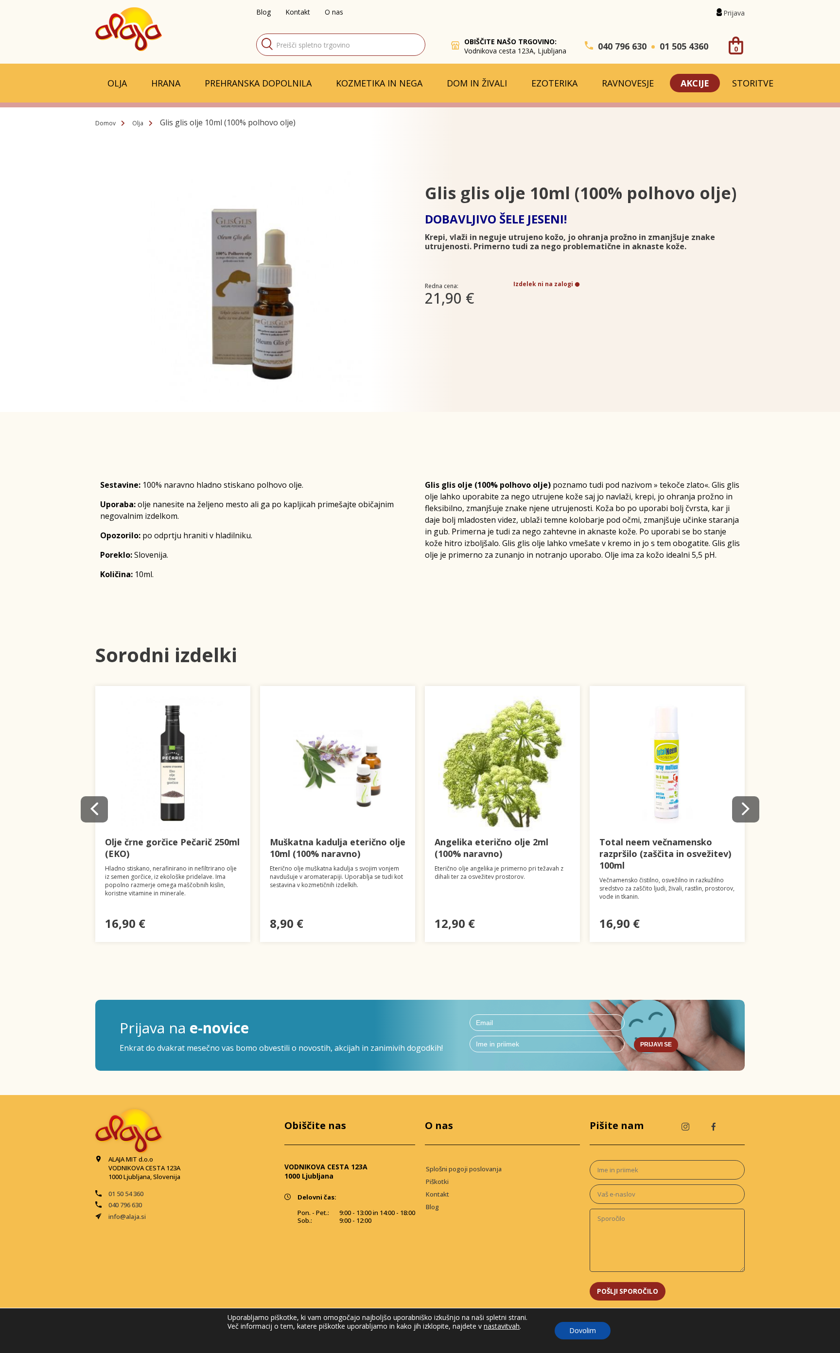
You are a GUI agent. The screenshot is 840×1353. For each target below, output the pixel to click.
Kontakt (297, 12)
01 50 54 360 (125, 1193)
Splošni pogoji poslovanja (464, 1169)
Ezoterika (554, 83)
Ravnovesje (628, 83)
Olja (117, 83)
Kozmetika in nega (379, 83)
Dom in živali (477, 83)
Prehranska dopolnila (258, 83)
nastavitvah (502, 1326)
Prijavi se (656, 1044)
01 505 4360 (684, 46)
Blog (263, 12)
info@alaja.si (127, 1216)
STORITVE (752, 83)
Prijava (734, 12)
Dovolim (582, 1330)
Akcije (695, 83)
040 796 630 (622, 46)
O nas (334, 12)
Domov (105, 123)
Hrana (165, 83)
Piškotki (437, 1181)
